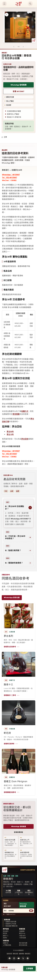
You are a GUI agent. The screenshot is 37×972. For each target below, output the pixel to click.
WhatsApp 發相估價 (12, 597)
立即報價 (29, 968)
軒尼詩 (5, 933)
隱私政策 (15, 954)
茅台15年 (10, 434)
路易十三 (5, 936)
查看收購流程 (18, 832)
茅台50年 (10, 431)
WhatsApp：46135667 (11, 174)
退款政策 (9, 954)
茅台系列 (5, 931)
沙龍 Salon (22, 936)
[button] (4, 3)
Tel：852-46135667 (9, 177)
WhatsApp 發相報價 (19, 85)
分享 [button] (5, 137)
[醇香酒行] (4, 870)
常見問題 (16, 414)
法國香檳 (21, 931)
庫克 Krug (22, 933)
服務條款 (21, 954)
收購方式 (24, 411)
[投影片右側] (23, 46)
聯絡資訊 (27, 954)
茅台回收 (24, 439)
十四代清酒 (22, 938)
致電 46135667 (18, 91)
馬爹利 (5, 938)
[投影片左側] (14, 46)
